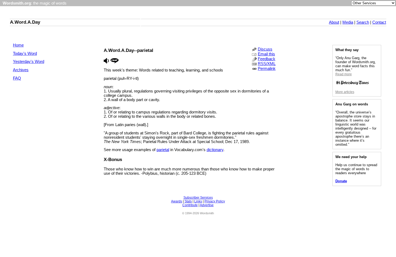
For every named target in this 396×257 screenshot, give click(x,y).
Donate (341, 181)
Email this (266, 54)
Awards (176, 201)
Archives (21, 70)
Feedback (266, 59)
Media (347, 22)
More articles (344, 92)
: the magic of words (35, 3)
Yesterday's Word (28, 61)
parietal (163, 150)
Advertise (207, 205)
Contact (379, 22)
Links (198, 201)
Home (18, 45)
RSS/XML (267, 64)
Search (362, 22)
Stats (188, 201)
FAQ (17, 78)
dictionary (215, 150)
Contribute (190, 205)
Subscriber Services (198, 197)
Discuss (265, 49)
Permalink (267, 68)
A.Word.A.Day (25, 22)
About (334, 22)
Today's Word (25, 53)
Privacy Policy (214, 201)
